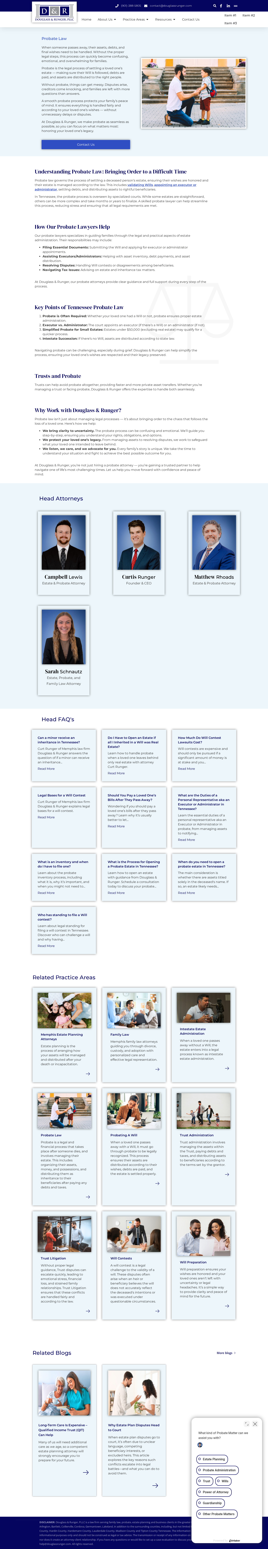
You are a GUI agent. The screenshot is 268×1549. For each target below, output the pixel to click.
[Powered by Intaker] (235, 1541)
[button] (215, 6)
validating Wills (140, 185)
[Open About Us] (115, 19)
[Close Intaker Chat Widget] (255, 1424)
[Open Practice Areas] (147, 19)
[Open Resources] (174, 19)
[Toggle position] (247, 1424)
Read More (46, 769)
